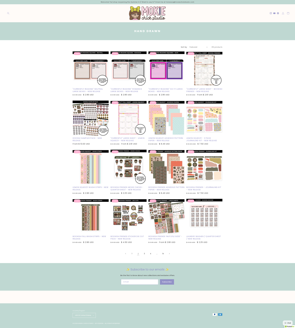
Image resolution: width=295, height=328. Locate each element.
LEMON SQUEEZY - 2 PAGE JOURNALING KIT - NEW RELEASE (201, 139)
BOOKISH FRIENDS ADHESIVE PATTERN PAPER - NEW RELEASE (166, 188)
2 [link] (138, 253)
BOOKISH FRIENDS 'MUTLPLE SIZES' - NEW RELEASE (165, 237)
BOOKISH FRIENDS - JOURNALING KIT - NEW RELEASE (203, 188)
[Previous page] (125, 253)
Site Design (99, 323)
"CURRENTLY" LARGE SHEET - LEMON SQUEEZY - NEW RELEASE (128, 139)
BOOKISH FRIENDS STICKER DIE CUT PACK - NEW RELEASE (127, 237)
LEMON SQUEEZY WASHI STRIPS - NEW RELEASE (90, 188)
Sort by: (184, 47)
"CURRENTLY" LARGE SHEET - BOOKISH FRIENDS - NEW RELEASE (204, 90)
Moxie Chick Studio (85, 323)
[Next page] (169, 253)
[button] (8, 13)
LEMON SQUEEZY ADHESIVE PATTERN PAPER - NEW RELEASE (165, 139)
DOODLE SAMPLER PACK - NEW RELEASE (87, 139)
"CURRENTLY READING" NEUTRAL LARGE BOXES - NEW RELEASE (88, 90)
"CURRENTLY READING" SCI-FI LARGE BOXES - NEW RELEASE (165, 90)
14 (163, 253)
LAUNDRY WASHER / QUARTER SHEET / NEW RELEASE (203, 237)
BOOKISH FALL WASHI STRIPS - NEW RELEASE (89, 237)
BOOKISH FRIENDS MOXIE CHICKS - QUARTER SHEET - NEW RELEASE (127, 188)
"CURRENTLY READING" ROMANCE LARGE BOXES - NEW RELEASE (126, 90)
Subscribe (167, 282)
